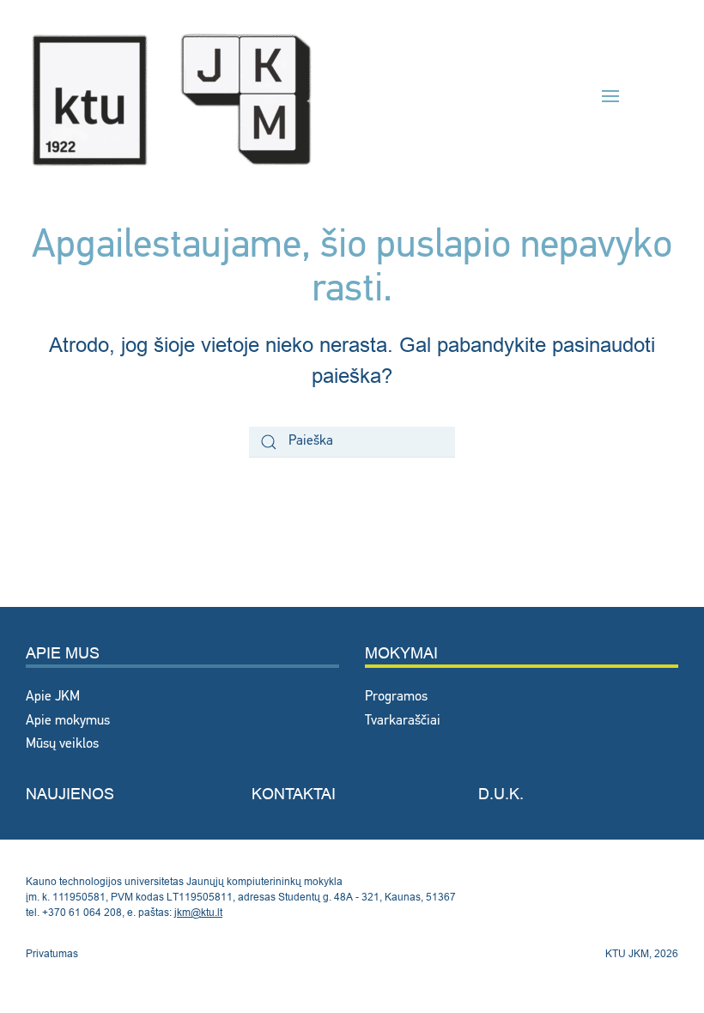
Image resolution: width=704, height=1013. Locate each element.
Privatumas (52, 953)
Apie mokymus (68, 721)
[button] (610, 96)
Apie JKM (53, 697)
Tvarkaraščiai (402, 721)
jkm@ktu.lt (198, 912)
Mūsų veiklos (62, 744)
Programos (396, 697)
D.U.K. (501, 794)
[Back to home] (171, 95)
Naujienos (70, 794)
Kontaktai (294, 794)
